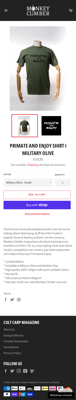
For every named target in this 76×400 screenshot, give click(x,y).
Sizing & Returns (14, 335)
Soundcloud (11, 347)
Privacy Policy (12, 353)
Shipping (32, 165)
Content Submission (16, 341)
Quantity (60, 174)
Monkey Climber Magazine (25, 382)
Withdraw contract (61, 395)
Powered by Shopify (49, 382)
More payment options (37, 214)
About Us (9, 329)
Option (7, 174)
